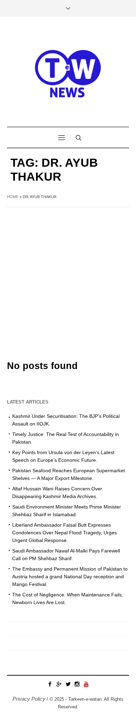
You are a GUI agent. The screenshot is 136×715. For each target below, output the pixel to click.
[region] (68, 652)
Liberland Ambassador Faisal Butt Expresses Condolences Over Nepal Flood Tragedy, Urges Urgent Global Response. (64, 532)
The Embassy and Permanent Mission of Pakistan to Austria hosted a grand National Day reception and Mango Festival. (70, 576)
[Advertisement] (68, 279)
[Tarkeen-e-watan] (68, 72)
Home (12, 197)
